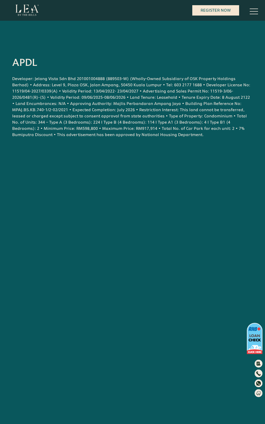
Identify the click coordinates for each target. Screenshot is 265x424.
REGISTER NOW (216, 10)
